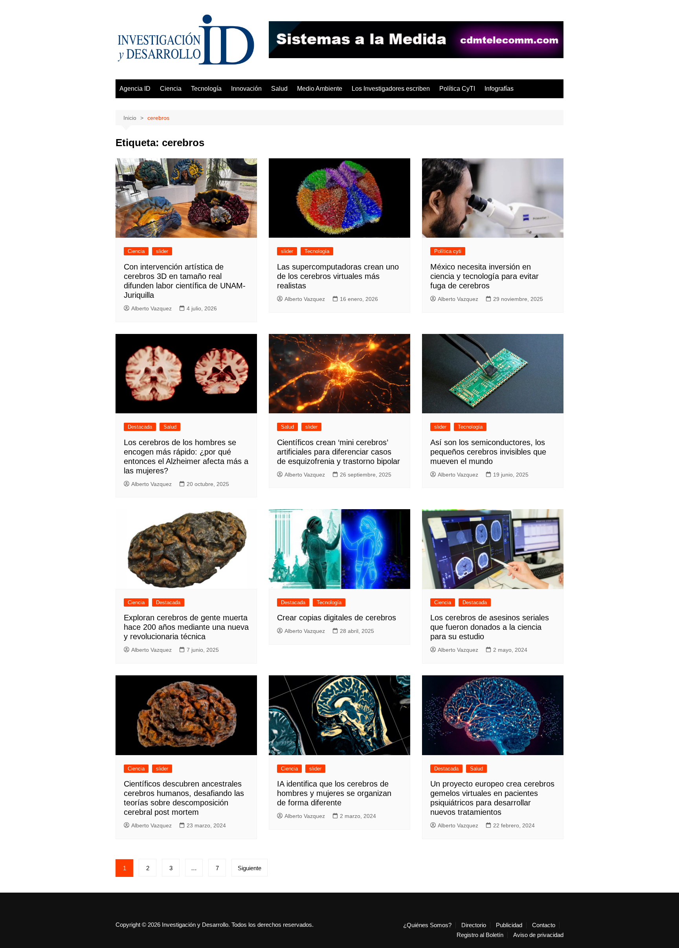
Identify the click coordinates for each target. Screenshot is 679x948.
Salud (279, 88)
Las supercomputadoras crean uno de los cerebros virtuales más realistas (338, 276)
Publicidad (509, 925)
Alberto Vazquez (151, 308)
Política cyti (447, 251)
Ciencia (171, 88)
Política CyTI (457, 88)
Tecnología (206, 88)
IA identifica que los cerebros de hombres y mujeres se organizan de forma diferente (334, 793)
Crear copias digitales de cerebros (336, 617)
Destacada (140, 427)
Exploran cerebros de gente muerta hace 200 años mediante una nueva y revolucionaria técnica (186, 627)
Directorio (473, 925)
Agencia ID (134, 88)
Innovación (246, 88)
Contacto (543, 925)
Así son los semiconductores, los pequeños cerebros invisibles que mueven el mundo (488, 452)
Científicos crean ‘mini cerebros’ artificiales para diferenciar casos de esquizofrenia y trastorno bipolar (338, 452)
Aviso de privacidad (538, 935)
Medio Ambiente (319, 88)
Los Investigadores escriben (391, 88)
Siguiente (249, 868)
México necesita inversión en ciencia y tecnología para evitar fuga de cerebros (484, 276)
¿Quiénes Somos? (427, 925)
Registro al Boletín (480, 935)
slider (162, 251)
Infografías (499, 88)
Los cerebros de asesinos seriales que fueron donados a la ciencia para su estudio (489, 627)
